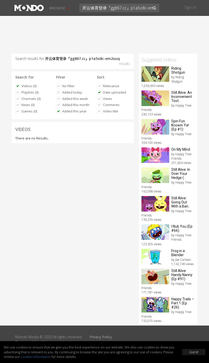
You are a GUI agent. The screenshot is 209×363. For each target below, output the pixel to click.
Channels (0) (31, 98)
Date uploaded (114, 92)
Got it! (193, 352)
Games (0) (29, 111)
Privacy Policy (100, 336)
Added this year (74, 111)
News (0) (27, 104)
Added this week (75, 98)
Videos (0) (28, 86)
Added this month (75, 104)
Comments (111, 104)
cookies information (36, 356)
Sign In (190, 7)
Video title (110, 111)
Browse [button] (57, 7)
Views (107, 98)
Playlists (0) (29, 92)
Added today (72, 92)
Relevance (111, 86)
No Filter (68, 86)
